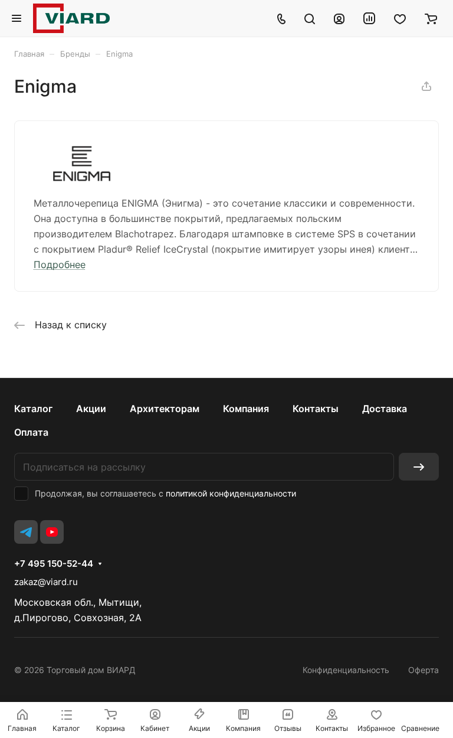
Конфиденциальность (346, 670)
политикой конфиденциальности (231, 493)
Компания (246, 408)
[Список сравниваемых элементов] (369, 18)
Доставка (384, 408)
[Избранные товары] (400, 18)
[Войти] (339, 18)
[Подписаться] (419, 467)
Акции (91, 408)
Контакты (316, 408)
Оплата (31, 432)
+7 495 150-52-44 (53, 564)
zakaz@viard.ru (46, 581)
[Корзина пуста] (431, 18)
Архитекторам (164, 408)
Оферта (423, 670)
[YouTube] (52, 532)
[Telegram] (26, 532)
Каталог (33, 408)
